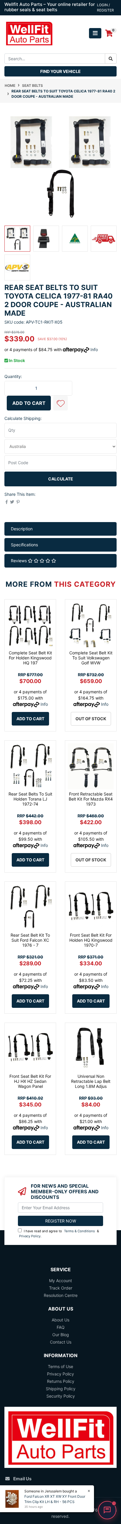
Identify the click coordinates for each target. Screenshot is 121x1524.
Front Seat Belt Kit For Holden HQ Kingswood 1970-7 (90, 940)
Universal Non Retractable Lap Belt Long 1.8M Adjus (90, 1081)
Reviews (19, 560)
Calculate (60, 478)
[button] (60, 403)
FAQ (61, 1327)
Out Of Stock (90, 718)
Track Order (60, 1287)
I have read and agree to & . (59, 1233)
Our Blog (60, 1334)
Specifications (24, 544)
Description (22, 528)
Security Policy (60, 1396)
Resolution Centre (61, 1295)
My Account (60, 1280)
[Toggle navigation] (95, 33)
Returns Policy (60, 1381)
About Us (60, 1319)
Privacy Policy (30, 1236)
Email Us (22, 1478)
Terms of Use (60, 1366)
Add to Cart (29, 403)
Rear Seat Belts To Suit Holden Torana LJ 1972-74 (30, 798)
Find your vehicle (60, 71)
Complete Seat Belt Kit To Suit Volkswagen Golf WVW (90, 657)
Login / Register (105, 7)
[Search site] (111, 58)
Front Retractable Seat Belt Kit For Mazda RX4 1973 (91, 798)
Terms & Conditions (79, 1231)
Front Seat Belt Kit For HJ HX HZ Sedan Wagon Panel (30, 1081)
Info (94, 349)
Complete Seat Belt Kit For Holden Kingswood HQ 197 (30, 657)
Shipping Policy (60, 1388)
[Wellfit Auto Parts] (29, 32)
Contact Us (60, 1341)
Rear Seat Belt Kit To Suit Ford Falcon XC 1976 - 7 (30, 940)
